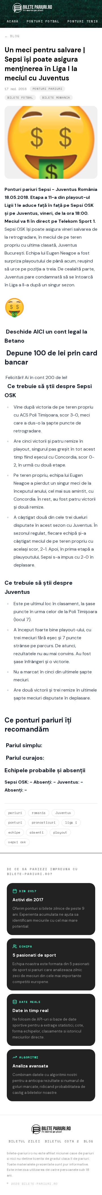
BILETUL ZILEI (24, 1141)
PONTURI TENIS (82, 21)
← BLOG (12, 36)
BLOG (89, 1141)
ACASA (13, 21)
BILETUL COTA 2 (62, 1141)
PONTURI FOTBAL (43, 21)
